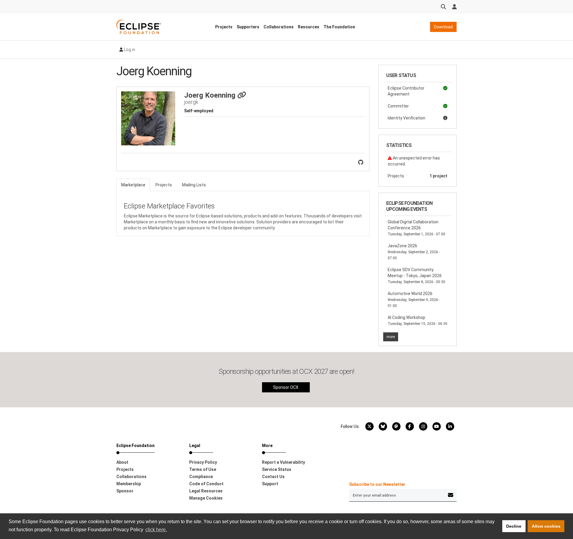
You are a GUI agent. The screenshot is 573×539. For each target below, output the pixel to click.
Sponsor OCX (285, 387)
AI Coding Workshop (417, 320)
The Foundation (339, 26)
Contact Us (273, 476)
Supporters (248, 26)
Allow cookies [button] (546, 526)
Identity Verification (406, 118)
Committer (398, 106)
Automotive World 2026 (414, 299)
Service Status (276, 469)
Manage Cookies (206, 498)
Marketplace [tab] (133, 184)
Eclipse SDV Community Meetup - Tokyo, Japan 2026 (416, 275)
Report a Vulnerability (283, 462)
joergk (191, 102)
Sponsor (124, 491)
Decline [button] (513, 526)
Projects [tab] (163, 184)
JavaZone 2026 (414, 251)
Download (443, 26)
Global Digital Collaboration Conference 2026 (416, 227)
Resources (308, 26)
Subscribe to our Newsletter (377, 484)
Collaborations (279, 26)
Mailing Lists (194, 184)
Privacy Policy (203, 462)
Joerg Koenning (210, 95)
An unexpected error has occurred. (414, 161)
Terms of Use (202, 469)
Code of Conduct (206, 483)
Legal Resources (206, 491)
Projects (223, 26)
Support (270, 483)
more (390, 337)
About (122, 462)
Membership (128, 483)
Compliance (201, 476)
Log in (129, 49)
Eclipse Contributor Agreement (406, 91)
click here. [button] (156, 529)
